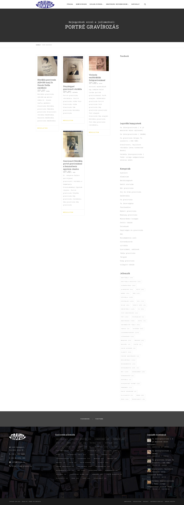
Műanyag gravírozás (128, 215)
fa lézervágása (126, 203)
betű (140, 289)
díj (140, 301)
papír (138, 344)
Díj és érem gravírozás (130, 192)
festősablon (125, 207)
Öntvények (124, 226)
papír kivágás (128, 348)
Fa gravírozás (126, 200)
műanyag (126, 340)
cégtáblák (127, 301)
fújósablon (138, 317)
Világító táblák (127, 265)
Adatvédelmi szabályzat (156, 501)
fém (125, 317)
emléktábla (128, 309)
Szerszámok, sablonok (129, 249)
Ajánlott (124, 173)
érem (140, 395)
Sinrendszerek (126, 242)
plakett (126, 352)
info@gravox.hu (18, 462)
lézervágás (127, 336)
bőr (136, 293)
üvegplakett (138, 399)
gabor (43, 90)
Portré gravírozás (130, 356)
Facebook (85, 419)
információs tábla (130, 324)
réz (125, 371)
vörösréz (126, 387)
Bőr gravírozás (126, 188)
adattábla (127, 277)
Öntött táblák (126, 223)
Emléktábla (125, 196)
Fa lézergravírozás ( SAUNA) (133, 134)
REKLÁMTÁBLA (128, 360)
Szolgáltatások (137, 501)
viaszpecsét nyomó (130, 383)
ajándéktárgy (128, 285)
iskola (125, 328)
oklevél (126, 344)
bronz (125, 293)
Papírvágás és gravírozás (131, 230)
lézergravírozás (130, 332)
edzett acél (139, 305)
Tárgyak (123, 257)
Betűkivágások (126, 181)
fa (141, 309)
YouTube (99, 419)
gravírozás (128, 320)
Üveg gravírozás (127, 261)
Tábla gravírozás (127, 253)
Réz (121, 234)
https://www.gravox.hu (22, 466)
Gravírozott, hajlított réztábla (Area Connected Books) (131, 148)
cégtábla (127, 297)
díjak (125, 305)
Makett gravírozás (128, 211)
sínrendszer (127, 375)
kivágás (138, 328)
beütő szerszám (126, 184)
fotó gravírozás (129, 313)
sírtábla (124, 246)
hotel (142, 320)
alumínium (127, 289)
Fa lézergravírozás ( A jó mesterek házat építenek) (160, 442)
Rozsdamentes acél (128, 238)
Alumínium (124, 177)
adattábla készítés (131, 281)
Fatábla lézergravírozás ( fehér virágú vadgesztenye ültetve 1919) (132, 157)
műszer (139, 340)
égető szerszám (129, 391)
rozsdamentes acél (130, 368)
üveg (125, 399)
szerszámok (138, 371)
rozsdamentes (128, 364)
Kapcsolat (145, 501)
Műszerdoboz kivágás (129, 219)
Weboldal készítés (170, 501)
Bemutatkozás (127, 501)
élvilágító (127, 395)
